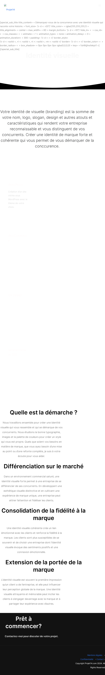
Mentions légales (94, 655)
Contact (100, 659)
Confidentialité (86, 659)
